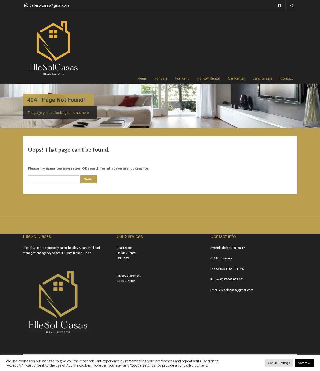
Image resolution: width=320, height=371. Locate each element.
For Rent (182, 78)
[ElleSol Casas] (53, 51)
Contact (286, 78)
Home (142, 78)
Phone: (215, 269)
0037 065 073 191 (232, 279)
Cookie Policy (126, 281)
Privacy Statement (129, 275)
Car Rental (236, 78)
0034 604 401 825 (232, 269)
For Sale (161, 78)
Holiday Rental (208, 78)
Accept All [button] (304, 363)
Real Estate (124, 248)
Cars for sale (262, 78)
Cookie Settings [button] (279, 363)
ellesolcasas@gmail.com (50, 5)
